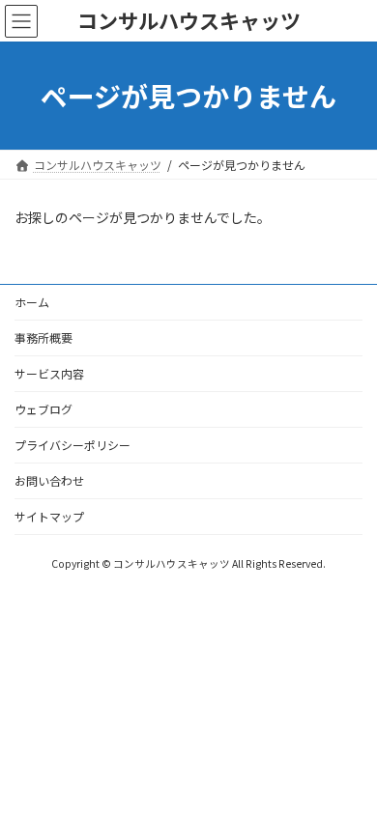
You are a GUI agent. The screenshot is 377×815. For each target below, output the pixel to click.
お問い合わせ (49, 480)
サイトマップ (49, 516)
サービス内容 (49, 373)
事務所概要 (43, 337)
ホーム (31, 302)
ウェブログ (43, 409)
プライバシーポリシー (72, 444)
